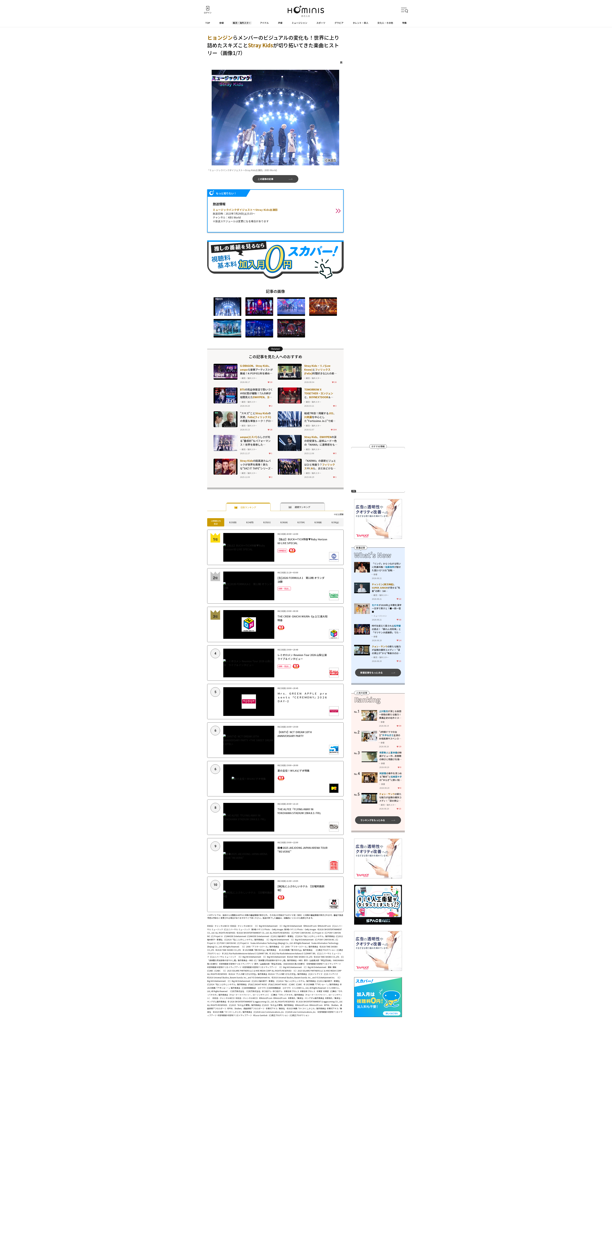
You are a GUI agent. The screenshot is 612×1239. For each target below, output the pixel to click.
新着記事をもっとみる (371, 672)
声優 (280, 22)
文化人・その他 (385, 22)
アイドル (264, 22)
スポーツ (320, 22)
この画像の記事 (265, 179)
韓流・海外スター (242, 22)
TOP (207, 22)
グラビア (339, 22)
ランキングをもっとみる (372, 820)
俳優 (221, 22)
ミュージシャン (299, 22)
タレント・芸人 (360, 22)
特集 (404, 22)
